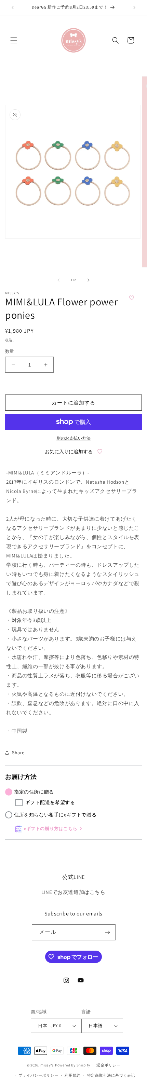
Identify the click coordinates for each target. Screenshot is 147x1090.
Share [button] (18, 752)
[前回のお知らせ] (12, 7)
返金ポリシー (108, 1065)
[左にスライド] (58, 280)
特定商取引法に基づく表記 (111, 1075)
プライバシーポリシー (38, 1075)
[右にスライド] (88, 280)
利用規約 (73, 1075)
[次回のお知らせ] (134, 7)
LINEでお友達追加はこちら (73, 892)
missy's (47, 1064)
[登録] (107, 932)
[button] (13, 40)
